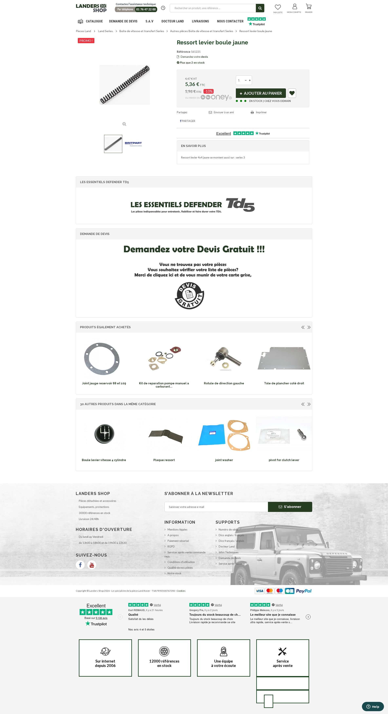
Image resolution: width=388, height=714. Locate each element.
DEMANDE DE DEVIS (123, 21)
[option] (104, 362)
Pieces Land (83, 31)
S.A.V (149, 21)
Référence (183, 51)
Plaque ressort (164, 460)
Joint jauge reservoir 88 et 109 (104, 383)
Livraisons (200, 21)
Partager (188, 121)
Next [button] (309, 327)
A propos (173, 535)
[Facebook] (80, 564)
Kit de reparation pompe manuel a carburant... (164, 385)
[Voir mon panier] (308, 5)
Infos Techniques (228, 552)
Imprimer (261, 112)
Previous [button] (303, 327)
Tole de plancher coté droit (284, 383)
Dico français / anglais (231, 540)
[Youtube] (91, 564)
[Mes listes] (278, 7)
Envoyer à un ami (224, 112)
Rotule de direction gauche (224, 383)
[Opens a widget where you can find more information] (373, 707)
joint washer (224, 460)
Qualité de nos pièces (180, 567)
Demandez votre (194, 56)
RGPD (171, 546)
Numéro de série (228, 529)
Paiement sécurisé (178, 540)
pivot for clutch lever (284, 460)
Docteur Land (172, 21)
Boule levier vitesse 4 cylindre (104, 460)
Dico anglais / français (231, 535)
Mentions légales (177, 529)
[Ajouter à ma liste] (292, 94)
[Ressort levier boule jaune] (113, 144)
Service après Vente (230, 563)
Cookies (181, 590)
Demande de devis (230, 558)
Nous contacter (230, 21)
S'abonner (292, 507)
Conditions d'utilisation (181, 562)
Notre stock (174, 573)
